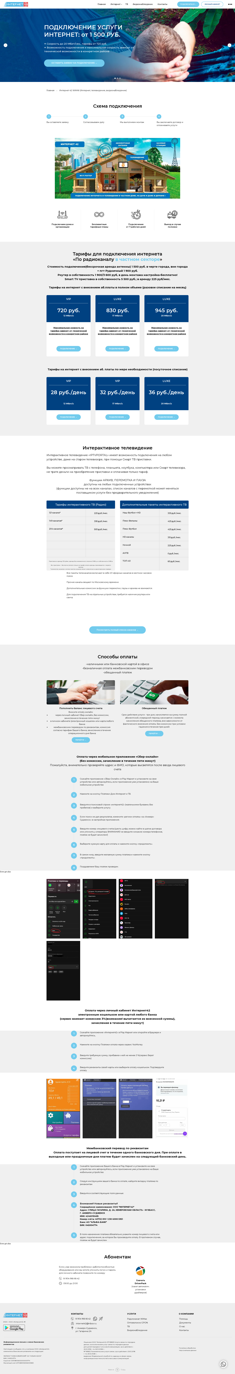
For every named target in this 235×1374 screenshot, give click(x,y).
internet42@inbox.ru (86, 1323)
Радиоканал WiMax (137, 1319)
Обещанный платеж (154, 708)
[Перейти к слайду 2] (117, 78)
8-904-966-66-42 (71, 1278)
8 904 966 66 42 (83, 1319)
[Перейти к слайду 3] (120, 78)
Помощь (183, 1319)
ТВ (128, 1326)
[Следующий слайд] (229, 45)
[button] (188, 4)
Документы (185, 1323)
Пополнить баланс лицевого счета (80, 708)
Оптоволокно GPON (137, 1323)
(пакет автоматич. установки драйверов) (140, 1286)
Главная (50, 90)
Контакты (184, 1330)
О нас (182, 1326)
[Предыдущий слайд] (5, 45)
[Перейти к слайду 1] (115, 78)
